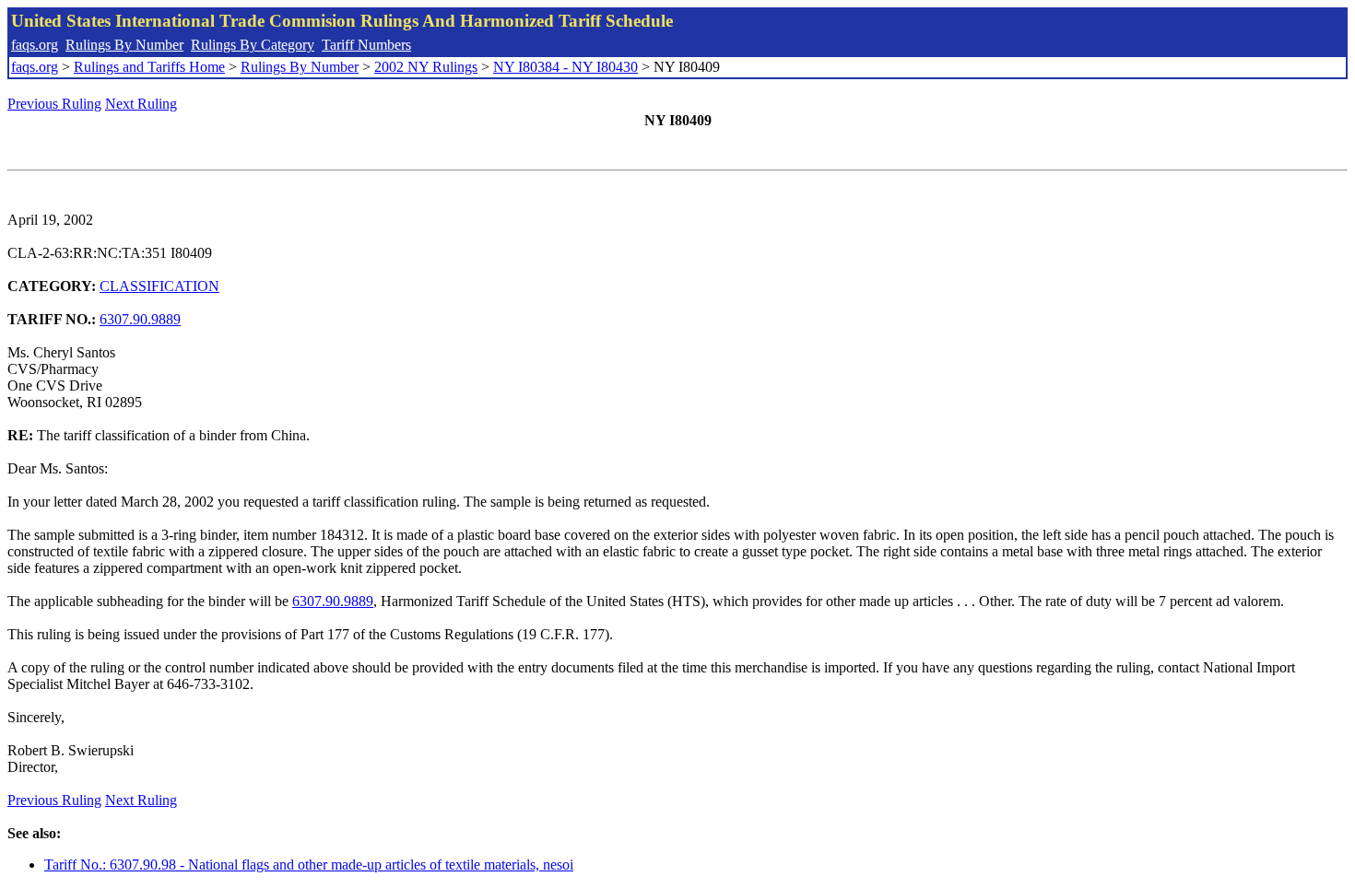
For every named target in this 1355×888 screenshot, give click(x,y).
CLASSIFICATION (159, 286)
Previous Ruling (54, 103)
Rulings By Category (252, 45)
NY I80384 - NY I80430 (565, 67)
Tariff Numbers (366, 45)
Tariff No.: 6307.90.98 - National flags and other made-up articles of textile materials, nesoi (308, 864)
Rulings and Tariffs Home (149, 67)
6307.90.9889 (140, 319)
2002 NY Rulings (425, 67)
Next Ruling (141, 103)
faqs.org (34, 45)
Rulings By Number (124, 45)
